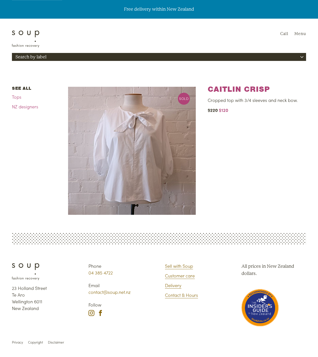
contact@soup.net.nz (109, 292)
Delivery (173, 285)
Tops (16, 97)
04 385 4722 (100, 272)
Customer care (180, 275)
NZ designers (25, 106)
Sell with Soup (179, 266)
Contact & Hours (181, 295)
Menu (300, 33)
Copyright (35, 342)
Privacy (17, 342)
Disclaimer (56, 342)
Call (284, 33)
